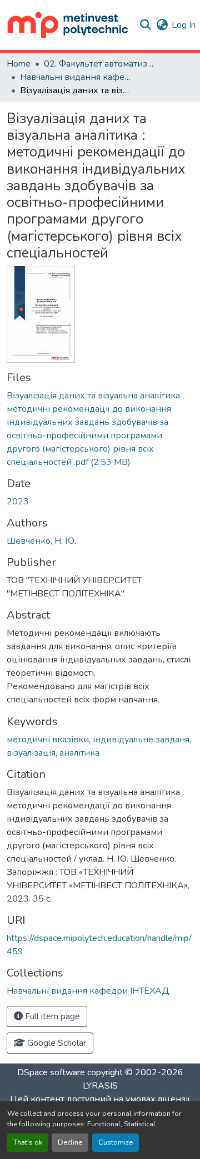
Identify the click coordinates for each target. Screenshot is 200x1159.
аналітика (79, 753)
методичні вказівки (48, 739)
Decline (70, 1142)
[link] (100, 429)
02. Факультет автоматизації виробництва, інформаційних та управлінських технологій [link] (99, 64)
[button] (68, 25)
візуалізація (31, 753)
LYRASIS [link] (100, 1086)
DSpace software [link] (51, 1072)
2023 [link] (18, 501)
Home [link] (19, 64)
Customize (115, 1142)
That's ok (27, 1142)
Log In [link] (184, 25)
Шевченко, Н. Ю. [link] (41, 541)
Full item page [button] (51, 1016)
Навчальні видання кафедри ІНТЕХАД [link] (75, 77)
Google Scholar (55, 1043)
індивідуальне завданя (141, 739)
